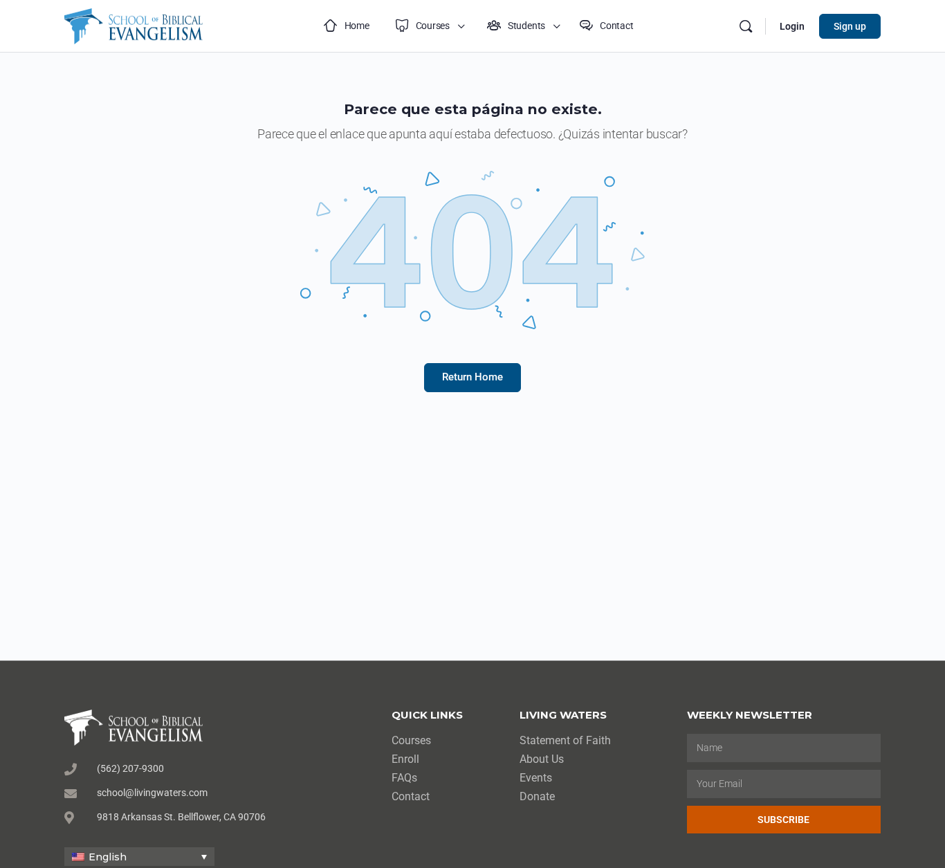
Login (792, 26)
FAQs (404, 777)
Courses (411, 740)
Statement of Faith (565, 740)
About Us (542, 759)
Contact (411, 796)
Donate (537, 796)
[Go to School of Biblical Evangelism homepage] (133, 25)
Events (536, 777)
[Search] (746, 26)
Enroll (405, 759)
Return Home (472, 377)
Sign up (850, 26)
